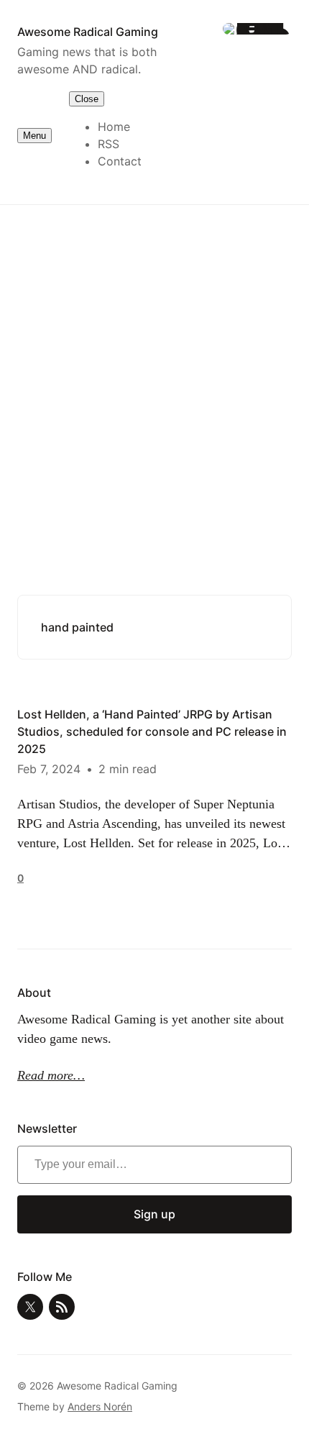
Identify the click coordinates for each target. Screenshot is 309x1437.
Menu (34, 135)
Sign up (154, 1214)
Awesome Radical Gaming (87, 31)
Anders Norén (100, 1406)
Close (86, 98)
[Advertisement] (154, 377)
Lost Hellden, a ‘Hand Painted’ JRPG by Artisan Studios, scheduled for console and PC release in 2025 (152, 731)
